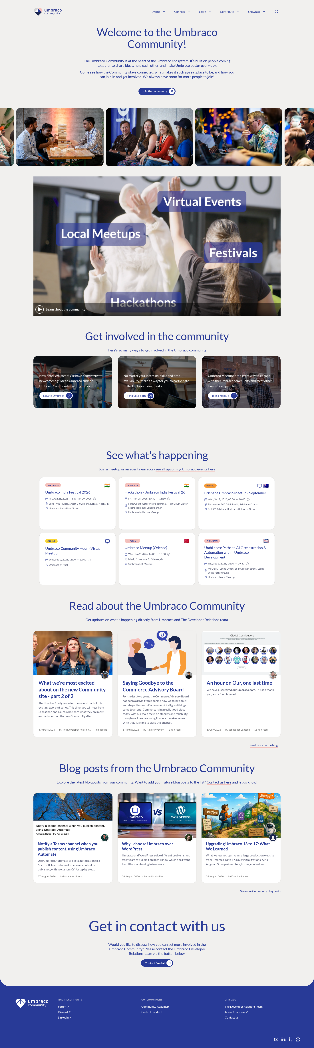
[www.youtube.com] (276, 1040)
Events (156, 11)
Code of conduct (151, 1012)
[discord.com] (298, 1040)
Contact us (231, 1017)
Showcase (254, 11)
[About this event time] (94, 499)
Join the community (154, 91)
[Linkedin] (283, 1040)
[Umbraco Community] (47, 12)
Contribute (227, 11)
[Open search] (277, 12)
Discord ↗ (64, 1012)
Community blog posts (266, 891)
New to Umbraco (53, 395)
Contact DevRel (155, 963)
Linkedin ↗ (65, 1017)
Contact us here (219, 782)
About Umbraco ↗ (236, 1012)
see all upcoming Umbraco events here (185, 469)
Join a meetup (220, 395)
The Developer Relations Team (244, 1006)
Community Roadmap (155, 1006)
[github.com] (291, 1040)
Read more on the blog (264, 745)
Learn (202, 11)
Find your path (136, 395)
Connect (179, 11)
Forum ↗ (63, 1006)
